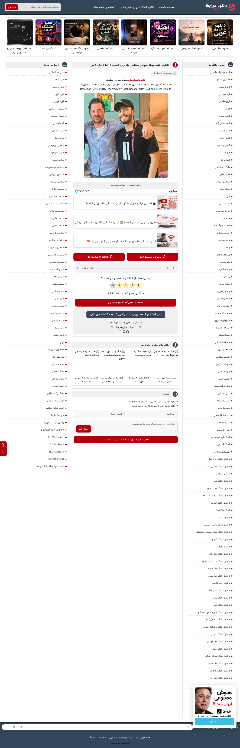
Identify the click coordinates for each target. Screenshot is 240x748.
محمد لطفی (58, 225)
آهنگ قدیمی (223, 444)
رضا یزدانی (225, 276)
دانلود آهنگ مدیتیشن (191, 48)
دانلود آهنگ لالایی (221, 598)
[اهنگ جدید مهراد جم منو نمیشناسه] (86, 362)
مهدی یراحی (58, 291)
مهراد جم (168, 73)
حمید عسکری (223, 233)
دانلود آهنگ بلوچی (220, 634)
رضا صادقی (224, 269)
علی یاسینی (58, 87)
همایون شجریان (56, 349)
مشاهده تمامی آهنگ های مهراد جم (125, 302)
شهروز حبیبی (224, 379)
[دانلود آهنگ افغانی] (106, 32)
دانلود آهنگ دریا (222, 546)
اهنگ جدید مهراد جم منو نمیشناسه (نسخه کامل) (112, 379)
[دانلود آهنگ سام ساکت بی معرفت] (134, 32)
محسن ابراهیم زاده (54, 167)
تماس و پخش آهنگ (104, 7)
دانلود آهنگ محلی (221, 649)
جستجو (12, 7)
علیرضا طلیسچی (221, 415)
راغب (227, 247)
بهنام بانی (225, 189)
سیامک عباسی (222, 313)
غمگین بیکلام (223, 474)
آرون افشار (224, 101)
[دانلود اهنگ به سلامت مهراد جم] (139, 362)
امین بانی (225, 138)
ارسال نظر (83, 429)
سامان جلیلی (223, 298)
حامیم (226, 218)
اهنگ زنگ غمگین (55, 393)
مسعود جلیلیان (56, 255)
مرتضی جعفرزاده (56, 247)
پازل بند (226, 196)
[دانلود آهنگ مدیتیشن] (192, 32)
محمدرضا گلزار (57, 211)
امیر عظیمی (224, 130)
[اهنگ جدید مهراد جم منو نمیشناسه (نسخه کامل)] (112, 362)
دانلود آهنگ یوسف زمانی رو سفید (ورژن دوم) (20, 50)
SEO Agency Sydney (52, 430)
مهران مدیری (57, 306)
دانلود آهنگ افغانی (105, 48)
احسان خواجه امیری (220, 72)
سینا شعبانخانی (222, 342)
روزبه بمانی (224, 284)
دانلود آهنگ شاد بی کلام (218, 619)
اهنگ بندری (58, 386)
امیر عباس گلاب (222, 123)
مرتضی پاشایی (56, 240)
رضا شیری (225, 262)
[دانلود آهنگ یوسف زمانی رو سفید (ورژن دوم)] (20, 32)
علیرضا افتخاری (222, 401)
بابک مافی (224, 174)
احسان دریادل (223, 79)
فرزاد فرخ (59, 94)
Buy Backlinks (56, 459)
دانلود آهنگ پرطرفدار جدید (216, 627)
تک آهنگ (157, 73)
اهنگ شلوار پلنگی (55, 408)
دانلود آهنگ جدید (136, 80)
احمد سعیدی (223, 87)
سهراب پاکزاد (223, 306)
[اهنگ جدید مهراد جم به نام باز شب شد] (165, 362)
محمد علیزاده (57, 218)
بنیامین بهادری (222, 182)
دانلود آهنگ (166, 84)
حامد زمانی (224, 203)
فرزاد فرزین (59, 101)
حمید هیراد (224, 240)
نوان (62, 342)
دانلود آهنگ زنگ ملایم (219, 568)
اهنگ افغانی (58, 371)
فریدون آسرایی (56, 109)
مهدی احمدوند (56, 269)
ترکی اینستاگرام (222, 452)
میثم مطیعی (57, 313)
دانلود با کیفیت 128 (97, 257)
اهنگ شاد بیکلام (55, 401)
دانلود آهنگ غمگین (220, 466)
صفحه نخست (166, 7)
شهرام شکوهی (223, 364)
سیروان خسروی (222, 320)
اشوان (226, 109)
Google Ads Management (50, 466)
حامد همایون (223, 211)
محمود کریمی (57, 233)
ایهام (227, 152)
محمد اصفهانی (56, 196)
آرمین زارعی (224, 94)
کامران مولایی (57, 116)
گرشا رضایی (58, 123)
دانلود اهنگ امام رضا (219, 459)
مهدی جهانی (58, 276)
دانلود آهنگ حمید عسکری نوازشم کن (77, 50)
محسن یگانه (58, 189)
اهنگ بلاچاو (58, 379)
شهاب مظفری (223, 357)
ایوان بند (225, 160)
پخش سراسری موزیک (53, 422)
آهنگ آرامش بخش (220, 437)
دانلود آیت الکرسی (221, 583)
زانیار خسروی (223, 291)
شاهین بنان (224, 349)
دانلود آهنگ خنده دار (219, 554)
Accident (127, 744)
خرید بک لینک (57, 415)
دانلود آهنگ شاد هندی (219, 576)
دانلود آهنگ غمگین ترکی (217, 656)
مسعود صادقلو (56, 262)
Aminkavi (123, 744)
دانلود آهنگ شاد (221, 605)
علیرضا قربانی (223, 422)
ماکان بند (59, 138)
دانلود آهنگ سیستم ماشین (216, 561)
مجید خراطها (57, 152)
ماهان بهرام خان (56, 145)
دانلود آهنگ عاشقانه (219, 663)
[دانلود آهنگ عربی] (220, 32)
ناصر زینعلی (58, 335)
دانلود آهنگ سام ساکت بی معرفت (134, 50)
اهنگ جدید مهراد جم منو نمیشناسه (86, 379)
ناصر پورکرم (58, 328)
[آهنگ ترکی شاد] (48, 32)
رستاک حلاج (223, 255)
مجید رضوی (58, 160)
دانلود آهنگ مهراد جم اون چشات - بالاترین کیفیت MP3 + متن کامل (130, 65)
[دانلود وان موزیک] (220, 7)
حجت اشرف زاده (222, 225)
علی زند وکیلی (223, 430)
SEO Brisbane (56, 444)
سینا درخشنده (223, 328)
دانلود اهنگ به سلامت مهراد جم (139, 379)
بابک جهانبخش (222, 167)
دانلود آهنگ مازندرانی (219, 671)
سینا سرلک (224, 335)
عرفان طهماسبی (222, 386)
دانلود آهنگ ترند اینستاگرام (163, 48)
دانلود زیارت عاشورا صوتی (217, 525)
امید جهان (224, 116)
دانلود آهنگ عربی (220, 48)
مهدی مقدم (58, 284)
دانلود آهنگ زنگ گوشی (218, 641)
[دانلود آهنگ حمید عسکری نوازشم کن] (77, 32)
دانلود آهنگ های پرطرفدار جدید (137, 7)
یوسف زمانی (57, 364)
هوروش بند (58, 357)
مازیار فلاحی (58, 130)
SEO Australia (56, 452)
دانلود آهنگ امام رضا (219, 590)
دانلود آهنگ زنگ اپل (220, 678)
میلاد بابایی (58, 320)
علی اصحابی (224, 393)
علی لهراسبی (58, 79)
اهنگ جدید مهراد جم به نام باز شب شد (165, 379)
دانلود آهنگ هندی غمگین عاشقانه (213, 532)
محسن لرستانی (56, 182)
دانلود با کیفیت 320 (150, 257)
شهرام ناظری (224, 371)
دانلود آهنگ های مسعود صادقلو (214, 612)
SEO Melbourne (55, 437)
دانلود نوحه (224, 517)
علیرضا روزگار (223, 408)
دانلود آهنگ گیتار (221, 539)
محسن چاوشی (56, 174)
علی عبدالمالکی (56, 72)
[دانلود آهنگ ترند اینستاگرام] (163, 32)
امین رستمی (223, 145)
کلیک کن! (215, 721)
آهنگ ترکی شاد (48, 48)
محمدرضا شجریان (55, 203)
